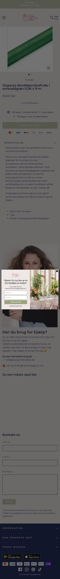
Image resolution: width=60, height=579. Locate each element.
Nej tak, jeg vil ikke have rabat (15, 305)
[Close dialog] (57, 271)
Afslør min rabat (16, 302)
